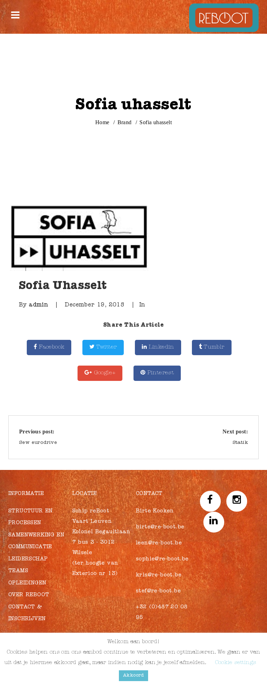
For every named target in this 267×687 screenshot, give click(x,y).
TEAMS (18, 571)
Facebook (51, 347)
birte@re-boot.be (160, 527)
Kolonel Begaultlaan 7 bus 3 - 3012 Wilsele (101, 543)
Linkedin (160, 347)
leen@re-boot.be (159, 543)
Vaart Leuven (92, 522)
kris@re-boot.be (158, 575)
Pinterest (159, 373)
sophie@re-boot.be (162, 559)
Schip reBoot (91, 511)
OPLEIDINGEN (27, 583)
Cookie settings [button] (235, 663)
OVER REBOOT (28, 595)
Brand (125, 122)
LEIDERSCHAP (28, 559)
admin (38, 305)
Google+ (103, 373)
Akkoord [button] (133, 675)
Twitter (106, 347)
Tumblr (213, 347)
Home (102, 122)
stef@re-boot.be (158, 591)
